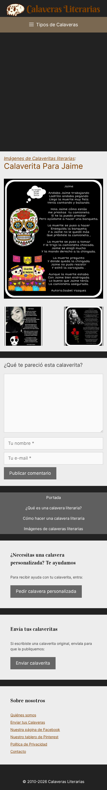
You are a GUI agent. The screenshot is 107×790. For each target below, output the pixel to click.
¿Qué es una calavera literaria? (53, 507)
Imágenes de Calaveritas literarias (39, 158)
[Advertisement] (53, 88)
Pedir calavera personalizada (46, 591)
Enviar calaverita (33, 663)
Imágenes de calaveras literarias (53, 528)
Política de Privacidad (28, 744)
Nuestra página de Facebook (35, 729)
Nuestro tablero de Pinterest (34, 737)
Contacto (18, 751)
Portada (53, 497)
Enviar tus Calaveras (27, 722)
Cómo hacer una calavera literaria (53, 518)
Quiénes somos (23, 715)
